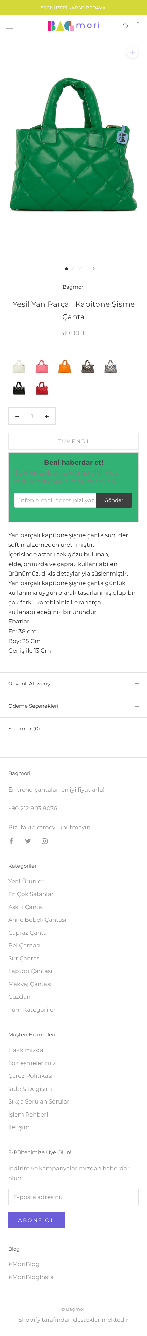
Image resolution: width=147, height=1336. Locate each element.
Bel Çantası (24, 945)
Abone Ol (36, 1220)
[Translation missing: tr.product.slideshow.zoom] (132, 52)
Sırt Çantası (24, 958)
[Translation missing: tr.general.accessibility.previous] (54, 268)
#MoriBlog (24, 1264)
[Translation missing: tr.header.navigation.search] (126, 26)
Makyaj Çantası (30, 984)
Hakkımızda (25, 1050)
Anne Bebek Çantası (37, 919)
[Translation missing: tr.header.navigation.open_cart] (138, 25)
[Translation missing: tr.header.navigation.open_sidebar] (9, 26)
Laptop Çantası (30, 971)
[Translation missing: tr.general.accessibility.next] (94, 268)
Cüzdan (19, 996)
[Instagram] (45, 840)
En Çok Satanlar (31, 894)
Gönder (113, 500)
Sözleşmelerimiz (32, 1063)
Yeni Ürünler (26, 881)
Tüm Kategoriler (32, 1009)
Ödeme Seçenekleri (33, 706)
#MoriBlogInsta (31, 1277)
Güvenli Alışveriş (29, 683)
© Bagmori (73, 1309)
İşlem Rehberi (28, 1114)
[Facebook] (11, 840)
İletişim (19, 1127)
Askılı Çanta (25, 907)
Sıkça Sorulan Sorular (38, 1101)
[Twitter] (28, 840)
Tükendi (73, 441)
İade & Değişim (30, 1088)
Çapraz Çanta (27, 932)
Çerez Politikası (30, 1075)
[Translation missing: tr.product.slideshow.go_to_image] (66, 268)
